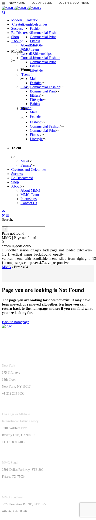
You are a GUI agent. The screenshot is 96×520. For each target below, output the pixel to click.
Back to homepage (15, 322)
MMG (6, 267)
